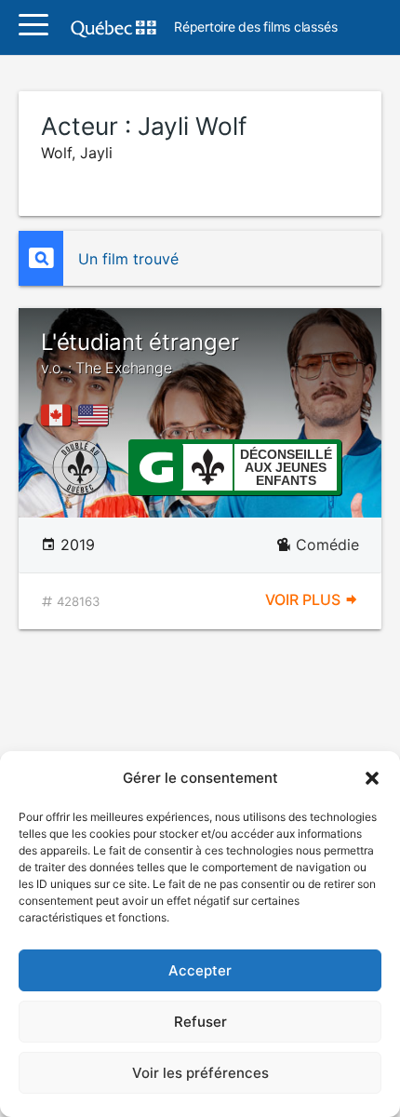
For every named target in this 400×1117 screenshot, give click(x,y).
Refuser (200, 1021)
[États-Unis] (96, 415)
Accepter (200, 970)
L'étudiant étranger (139, 353)
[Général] (156, 465)
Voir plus (304, 599)
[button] (372, 778)
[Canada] (59, 415)
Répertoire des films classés (255, 27)
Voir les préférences (200, 1073)
